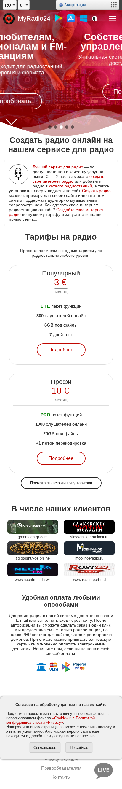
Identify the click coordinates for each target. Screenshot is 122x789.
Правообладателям (61, 768)
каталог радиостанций (70, 186)
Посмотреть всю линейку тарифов (61, 483)
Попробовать (63, 91)
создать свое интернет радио (68, 179)
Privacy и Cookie (61, 759)
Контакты (61, 777)
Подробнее (61, 349)
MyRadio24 (34, 18)
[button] (50, 127)
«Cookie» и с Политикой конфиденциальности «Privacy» (50, 720)
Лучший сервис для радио (58, 167)
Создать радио (96, 190)
